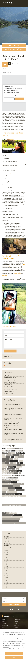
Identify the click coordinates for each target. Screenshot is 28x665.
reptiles (8, 456)
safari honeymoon (7, 479)
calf (10, 452)
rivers (11, 463)
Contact (16, 627)
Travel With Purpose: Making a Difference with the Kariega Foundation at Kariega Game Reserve (14, 404)
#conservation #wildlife (18, 483)
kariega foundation (17, 514)
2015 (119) (6, 573)
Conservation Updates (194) (10, 382)
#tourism (10, 467)
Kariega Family (6, 461)
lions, (12, 68)
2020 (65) (6, 561)
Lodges (4, 619)
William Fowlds (9, 454)
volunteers (14, 481)
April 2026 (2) (7, 543)
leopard (13, 448)
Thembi (11, 458)
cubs (21, 463)
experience (19, 467)
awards (13, 452)
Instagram (4, 275)
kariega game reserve (7, 514)
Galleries (16, 621)
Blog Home (8, 356)
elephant (5, 465)
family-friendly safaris (7, 483)
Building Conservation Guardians (11, 437)
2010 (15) (6, 584)
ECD (20, 473)
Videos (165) (6, 375)
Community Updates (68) (9, 380)
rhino (15, 463)
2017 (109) (6, 568)
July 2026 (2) (6, 538)
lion (3, 463)
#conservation (19, 487)
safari (4, 512)
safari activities (13, 471)
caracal (17, 448)
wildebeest (5, 452)
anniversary (16, 454)
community (5, 487)
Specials (4, 623)
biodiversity (12, 490)
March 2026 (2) (7, 545)
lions (4, 477)
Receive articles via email (11, 366)
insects (8, 448)
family (12, 456)
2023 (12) (6, 554)
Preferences (14, 661)
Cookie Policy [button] (6, 647)
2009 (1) (5, 587)
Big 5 (8, 512)
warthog (21, 461)
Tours (15, 623)
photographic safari (12, 465)
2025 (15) (6, 550)
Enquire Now (14, 45)
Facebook (6, 281)
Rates (3, 627)
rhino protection (13, 512)
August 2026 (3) (7, 536)
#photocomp (6, 471)
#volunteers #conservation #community (11, 518)
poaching (5, 467)
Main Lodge (8, 173)
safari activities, (7, 68)
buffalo (16, 473)
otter (4, 454)
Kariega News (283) (8, 384)
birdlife (4, 469)
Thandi (4, 492)
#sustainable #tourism (8, 485)
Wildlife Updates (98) (8, 393)
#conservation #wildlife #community (11, 520)
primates (22, 454)
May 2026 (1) (6, 541)
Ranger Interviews (16, 68)
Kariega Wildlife (15, 479)
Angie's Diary (21, 456)
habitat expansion (11, 469)
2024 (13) (6, 552)
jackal (17, 450)
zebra (17, 469)
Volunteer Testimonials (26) (10, 377)
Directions (16, 625)
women (23, 465)
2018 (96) (6, 566)
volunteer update (14, 477)
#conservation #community (9, 494)
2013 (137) (6, 577)
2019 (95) (6, 564)
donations (14, 475)
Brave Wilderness (14, 461)
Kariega (7, 463)
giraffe (19, 465)
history (4, 448)
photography (10, 473)
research (5, 473)
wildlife (7, 477)
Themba (18, 452)
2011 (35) (6, 582)
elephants (20, 471)
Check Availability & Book (14, 49)
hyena (4, 450)
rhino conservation (20, 490)
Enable (19, 99)
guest (14, 467)
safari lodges (6, 490)
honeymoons (6, 458)
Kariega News (16, 63)
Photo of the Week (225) (9, 386)
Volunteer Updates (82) (9, 391)
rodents (12, 450)
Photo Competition (7, 475)
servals (20, 450)
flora (18, 463)
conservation (11, 487)
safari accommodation (12, 492)
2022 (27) (6, 557)
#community (18, 494)
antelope (23, 452)
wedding (16, 458)
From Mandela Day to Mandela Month (12, 412)
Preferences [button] (15, 648)
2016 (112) (6, 570)
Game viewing (17, 619)
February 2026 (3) (7, 547)
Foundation (5, 625)
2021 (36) (6, 559)
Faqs (3, 621)
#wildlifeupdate (21, 475)
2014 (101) (6, 575)
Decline (14, 657)
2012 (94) (6, 580)
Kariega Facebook (17, 273)
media (4, 456)
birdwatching (16, 485)
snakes (8, 450)
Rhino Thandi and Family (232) (10, 389)
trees (16, 456)
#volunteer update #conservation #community (13, 516)
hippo (21, 448)
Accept (14, 653)
